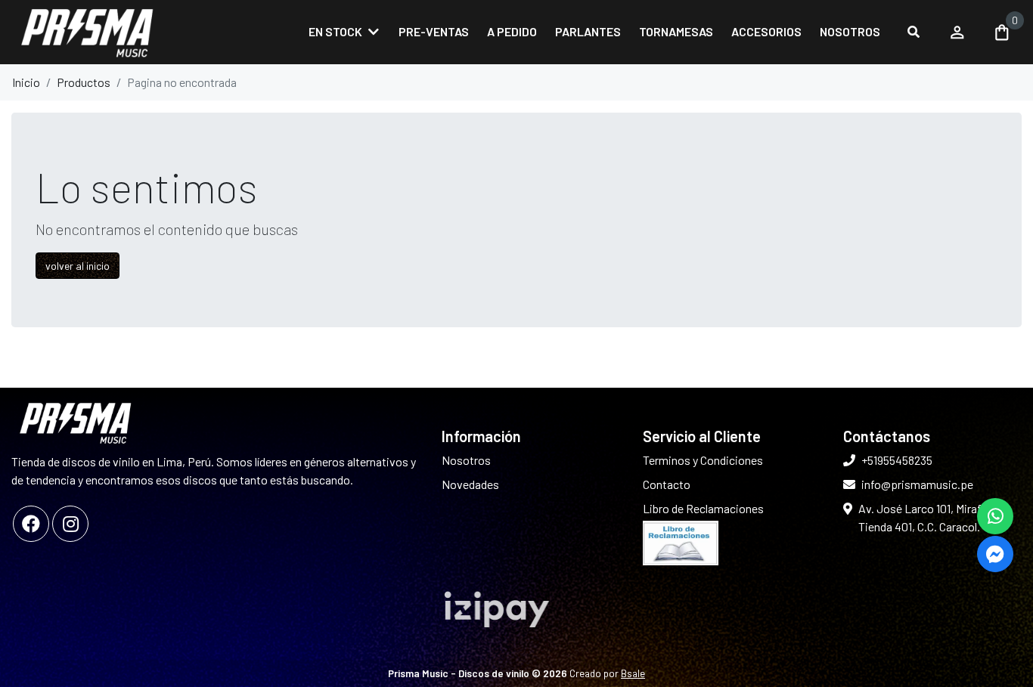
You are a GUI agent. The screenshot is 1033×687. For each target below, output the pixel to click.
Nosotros (850, 31)
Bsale (633, 673)
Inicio (26, 82)
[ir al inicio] (75, 422)
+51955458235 (896, 460)
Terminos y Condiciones (703, 460)
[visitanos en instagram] (70, 524)
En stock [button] (335, 31)
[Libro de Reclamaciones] (680, 541)
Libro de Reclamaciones (703, 508)
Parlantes (588, 31)
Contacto (666, 484)
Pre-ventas (434, 31)
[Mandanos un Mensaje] (995, 554)
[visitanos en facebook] (31, 524)
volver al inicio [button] (77, 265)
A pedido (512, 31)
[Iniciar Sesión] (957, 32)
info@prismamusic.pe (917, 484)
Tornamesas (676, 31)
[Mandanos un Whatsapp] (995, 516)
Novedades (470, 484)
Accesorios (766, 31)
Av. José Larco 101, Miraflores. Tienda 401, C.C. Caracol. (934, 517)
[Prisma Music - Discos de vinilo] (87, 32)
